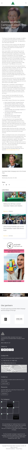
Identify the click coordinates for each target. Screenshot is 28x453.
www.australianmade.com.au (12, 149)
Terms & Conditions (10, 448)
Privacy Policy (19, 448)
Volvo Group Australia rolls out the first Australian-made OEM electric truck (13, 228)
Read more (5, 211)
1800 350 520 (6, 360)
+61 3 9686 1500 (13, 360)
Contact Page (5, 383)
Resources (4, 393)
